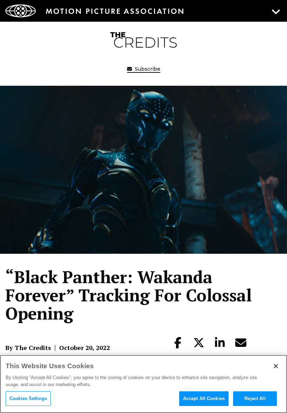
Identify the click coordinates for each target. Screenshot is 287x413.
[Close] (276, 366)
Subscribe (146, 69)
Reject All (254, 398)
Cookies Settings (28, 398)
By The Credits (28, 347)
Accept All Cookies (204, 398)
